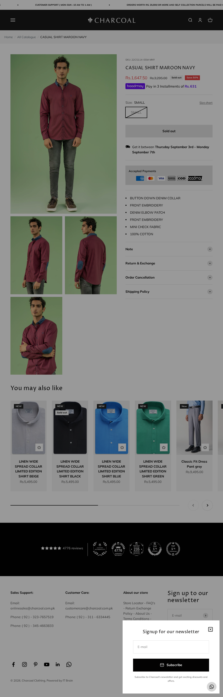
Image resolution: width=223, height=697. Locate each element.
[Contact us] (211, 687)
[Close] (210, 629)
